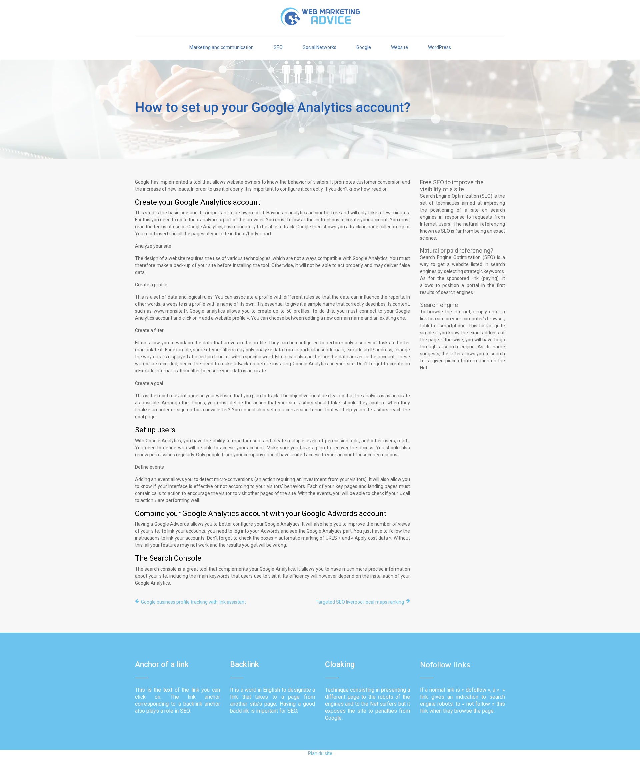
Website (399, 47)
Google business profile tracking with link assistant (193, 602)
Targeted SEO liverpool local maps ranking (360, 602)
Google (363, 47)
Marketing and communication (221, 47)
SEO (278, 47)
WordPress (439, 47)
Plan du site (320, 753)
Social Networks (319, 47)
